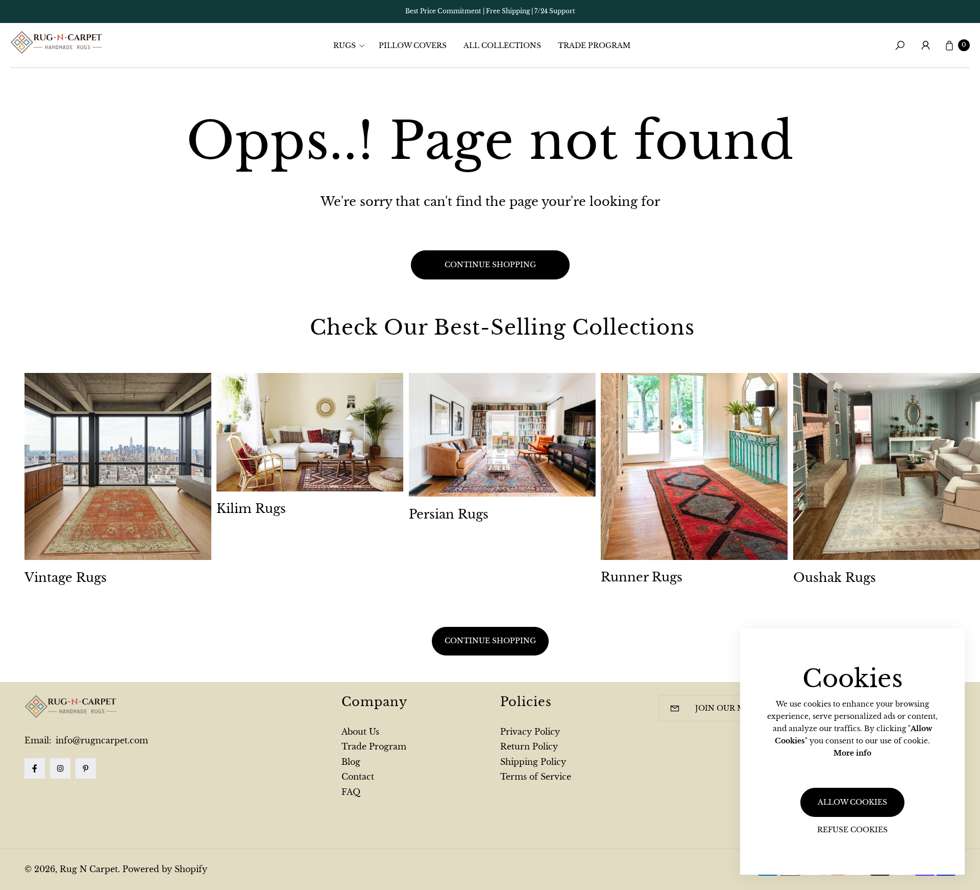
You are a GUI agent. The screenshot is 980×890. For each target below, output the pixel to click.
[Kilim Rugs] (309, 432)
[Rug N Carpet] (56, 42)
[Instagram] (60, 768)
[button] (352, 45)
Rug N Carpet (89, 869)
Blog (350, 762)
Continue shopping (490, 264)
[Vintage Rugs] (117, 466)
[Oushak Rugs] (886, 466)
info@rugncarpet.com (100, 740)
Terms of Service (535, 776)
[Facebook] (34, 768)
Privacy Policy (530, 732)
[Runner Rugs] (694, 466)
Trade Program (373, 746)
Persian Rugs (448, 514)
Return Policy (529, 746)
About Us (360, 732)
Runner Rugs (641, 577)
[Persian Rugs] (502, 435)
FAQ (350, 792)
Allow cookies (852, 802)
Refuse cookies (852, 829)
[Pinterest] (86, 768)
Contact (357, 776)
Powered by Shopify (164, 869)
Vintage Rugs (65, 577)
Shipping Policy (533, 762)
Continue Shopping (490, 640)
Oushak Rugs (834, 577)
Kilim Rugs (251, 508)
